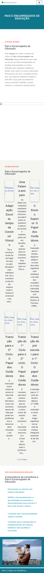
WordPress (21, 571)
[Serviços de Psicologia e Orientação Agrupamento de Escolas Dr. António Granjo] (9, 2)
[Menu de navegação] (39, 2)
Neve (4, 571)
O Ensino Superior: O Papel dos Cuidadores (34, 223)
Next (25, 459)
